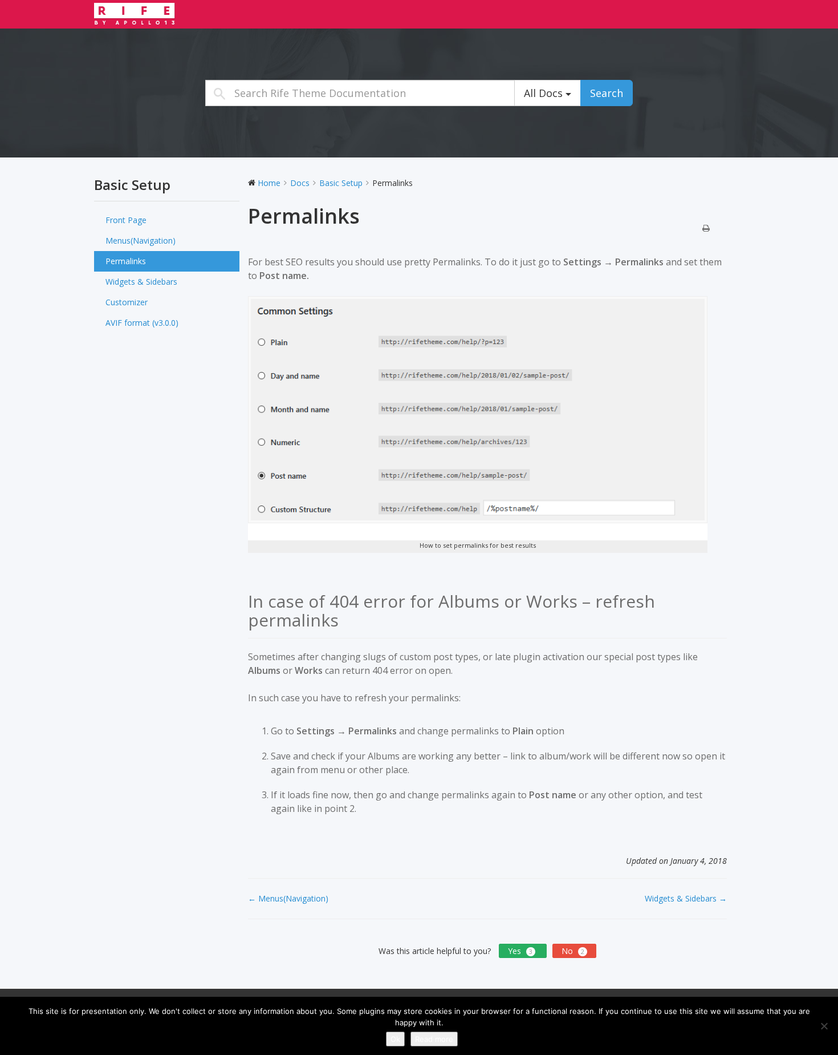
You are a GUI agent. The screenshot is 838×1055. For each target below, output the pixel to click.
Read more (434, 1039)
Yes (520, 950)
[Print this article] (706, 229)
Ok (395, 1039)
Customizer (126, 302)
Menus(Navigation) (140, 240)
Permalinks (125, 261)
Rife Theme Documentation (165, 14)
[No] (823, 1026)
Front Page (126, 220)
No (573, 950)
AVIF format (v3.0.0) (141, 322)
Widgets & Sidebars (141, 281)
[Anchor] (347, 620)
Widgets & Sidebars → (686, 898)
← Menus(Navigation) (288, 898)
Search (606, 93)
